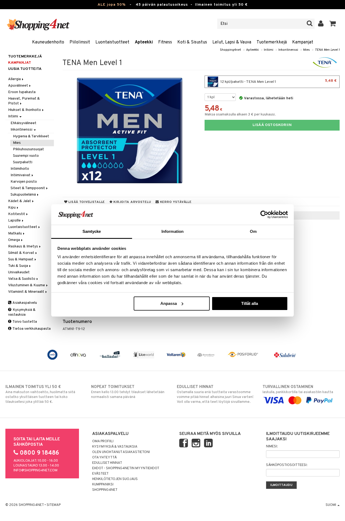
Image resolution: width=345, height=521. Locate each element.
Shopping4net (230, 50)
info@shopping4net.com (35, 470)
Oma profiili (102, 441)
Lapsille (15, 220)
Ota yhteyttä (104, 457)
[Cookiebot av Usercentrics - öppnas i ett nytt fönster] (264, 214)
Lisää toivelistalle (86, 202)
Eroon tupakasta (22, 92)
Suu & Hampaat (21, 259)
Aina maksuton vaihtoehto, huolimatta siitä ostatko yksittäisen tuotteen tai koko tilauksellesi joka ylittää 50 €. (40, 394)
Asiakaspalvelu (24, 303)
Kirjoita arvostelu (132, 202)
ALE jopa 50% (112, 4)
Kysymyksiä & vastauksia (22, 312)
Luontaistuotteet (112, 42)
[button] (332, 24)
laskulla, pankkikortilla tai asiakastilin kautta (298, 389)
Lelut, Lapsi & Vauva (231, 42)
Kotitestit (17, 214)
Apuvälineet (18, 85)
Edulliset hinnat (107, 463)
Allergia (15, 79)
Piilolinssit (80, 42)
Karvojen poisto (24, 181)
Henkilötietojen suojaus (115, 479)
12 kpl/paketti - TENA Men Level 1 (278, 81)
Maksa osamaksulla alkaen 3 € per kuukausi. (240, 114)
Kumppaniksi (102, 484)
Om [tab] (253, 231)
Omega (14, 240)
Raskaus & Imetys (23, 246)
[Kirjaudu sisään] (321, 24)
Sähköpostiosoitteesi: (286, 465)
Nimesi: (272, 446)
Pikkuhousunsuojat (28, 149)
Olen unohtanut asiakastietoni (121, 452)
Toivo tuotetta (24, 321)
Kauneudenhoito (48, 42)
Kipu (12, 207)
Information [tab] (172, 231)
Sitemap (54, 505)
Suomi (331, 505)
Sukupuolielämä (24, 194)
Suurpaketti (22, 162)
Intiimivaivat (21, 175)
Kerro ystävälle (175, 202)
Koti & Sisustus (192, 42)
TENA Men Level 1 (327, 50)
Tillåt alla (249, 303)
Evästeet (100, 474)
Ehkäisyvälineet (23, 123)
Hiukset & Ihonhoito (25, 110)
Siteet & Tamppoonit (28, 188)
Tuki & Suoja (18, 266)
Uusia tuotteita (25, 69)
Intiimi (268, 50)
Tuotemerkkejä (272, 42)
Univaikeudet (19, 272)
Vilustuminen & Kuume (27, 285)
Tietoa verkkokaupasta (31, 328)
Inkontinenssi (288, 50)
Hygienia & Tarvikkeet (31, 136)
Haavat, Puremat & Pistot (24, 101)
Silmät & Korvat (21, 253)
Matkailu (15, 233)
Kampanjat (302, 42)
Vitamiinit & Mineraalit (26, 292)
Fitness (165, 42)
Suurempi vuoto (26, 156)
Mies (306, 50)
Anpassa (168, 303)
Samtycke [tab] (91, 231)
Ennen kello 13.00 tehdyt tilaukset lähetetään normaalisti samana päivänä (127, 391)
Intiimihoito (20, 168)
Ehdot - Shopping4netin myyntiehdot (125, 468)
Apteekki (144, 42)
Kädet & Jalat (20, 201)
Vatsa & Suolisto (22, 279)
